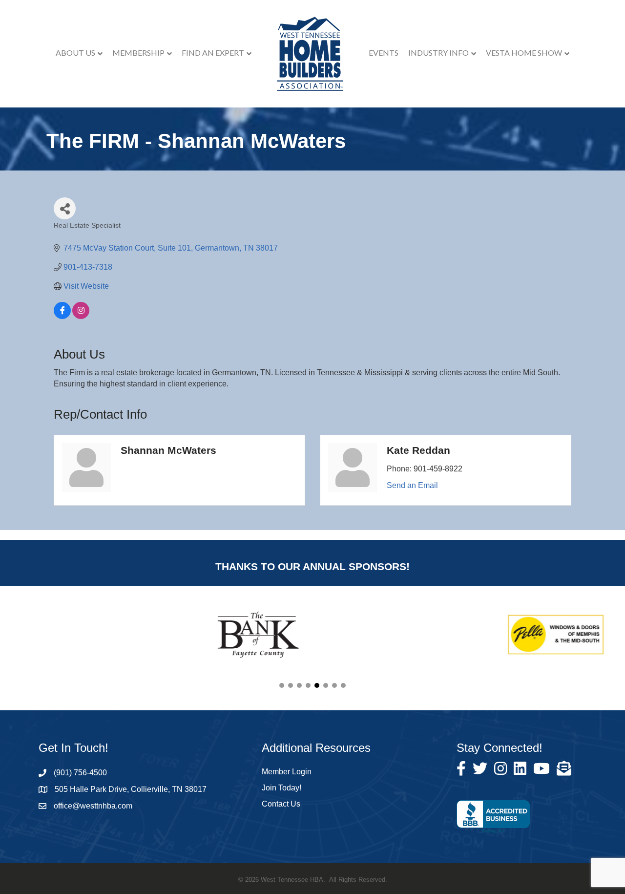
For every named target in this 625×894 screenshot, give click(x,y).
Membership (138, 52)
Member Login (287, 771)
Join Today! (281, 788)
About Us (75, 52)
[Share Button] (65, 208)
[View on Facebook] (62, 316)
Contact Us (281, 804)
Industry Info (438, 52)
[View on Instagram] (80, 316)
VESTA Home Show (524, 52)
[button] (281, 685)
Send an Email (412, 485)
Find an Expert (213, 52)
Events (383, 52)
